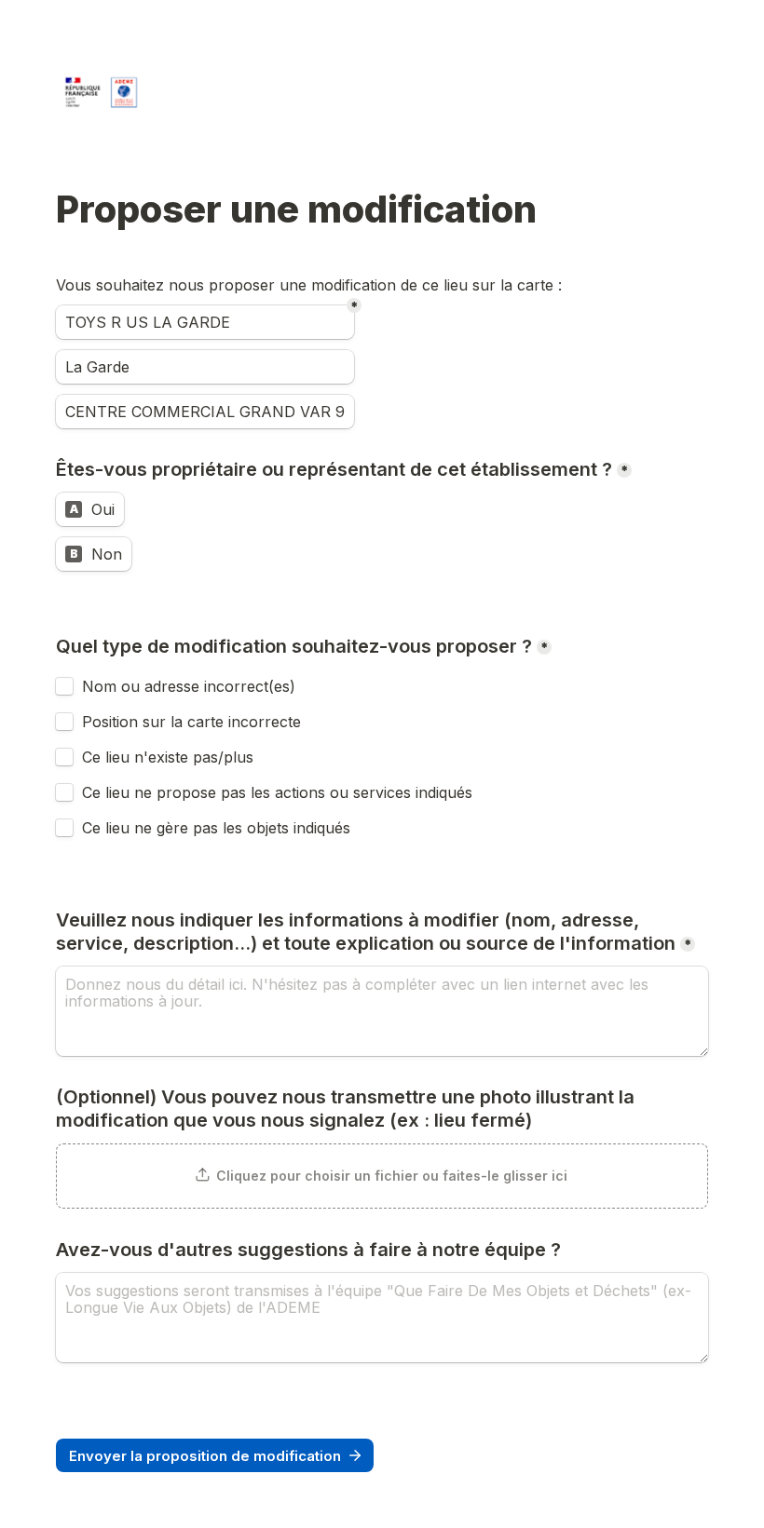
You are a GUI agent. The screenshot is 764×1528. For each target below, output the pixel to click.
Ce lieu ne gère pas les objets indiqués (216, 827)
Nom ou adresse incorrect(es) (188, 686)
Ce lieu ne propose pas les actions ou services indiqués (279, 792)
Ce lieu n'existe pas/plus (167, 757)
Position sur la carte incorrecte (194, 721)
